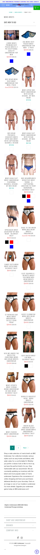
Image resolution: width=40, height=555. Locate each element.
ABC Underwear (19, 543)
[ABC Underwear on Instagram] (21, 538)
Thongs (14, 507)
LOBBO (19, 505)
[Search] (31, 5)
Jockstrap (20, 507)
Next (25, 448)
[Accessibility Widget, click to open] (37, 552)
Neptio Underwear (10, 505)
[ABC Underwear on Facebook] (18, 538)
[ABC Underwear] (20, 5)
